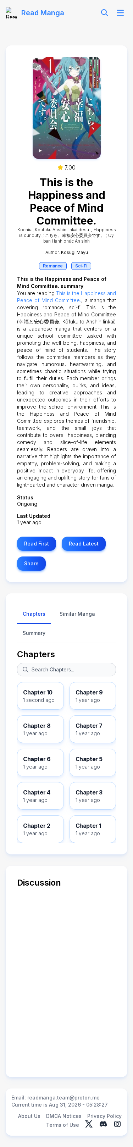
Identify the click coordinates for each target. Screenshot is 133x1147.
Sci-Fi (81, 265)
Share (31, 563)
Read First (36, 544)
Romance (53, 265)
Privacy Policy (104, 1116)
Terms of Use (62, 1125)
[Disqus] (66, 977)
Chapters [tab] (34, 614)
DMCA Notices (64, 1116)
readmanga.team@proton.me (63, 1098)
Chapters (36, 654)
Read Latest (84, 544)
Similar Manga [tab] (77, 614)
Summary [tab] (34, 633)
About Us (29, 1116)
